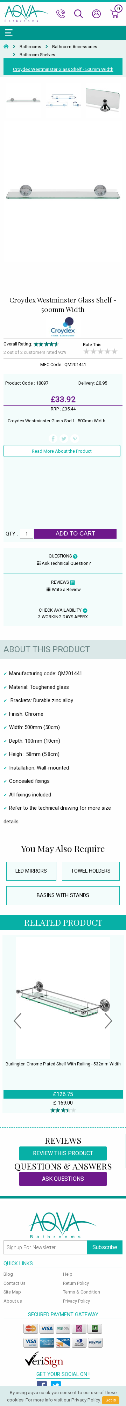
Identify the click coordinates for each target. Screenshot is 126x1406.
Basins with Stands (63, 895)
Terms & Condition (81, 1292)
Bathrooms (30, 46)
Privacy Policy (76, 1301)
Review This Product (63, 1153)
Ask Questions (63, 1178)
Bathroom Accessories (74, 46)
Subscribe (104, 1247)
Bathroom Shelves (37, 54)
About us (13, 1301)
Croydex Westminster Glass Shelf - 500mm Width (63, 69)
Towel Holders (91, 871)
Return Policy (76, 1283)
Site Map (12, 1292)
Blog (8, 1274)
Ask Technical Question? (66, 563)
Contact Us (15, 1283)
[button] (17, 1021)
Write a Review (66, 589)
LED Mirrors (31, 871)
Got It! (110, 1400)
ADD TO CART (75, 533)
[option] (23, 100)
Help (67, 1274)
